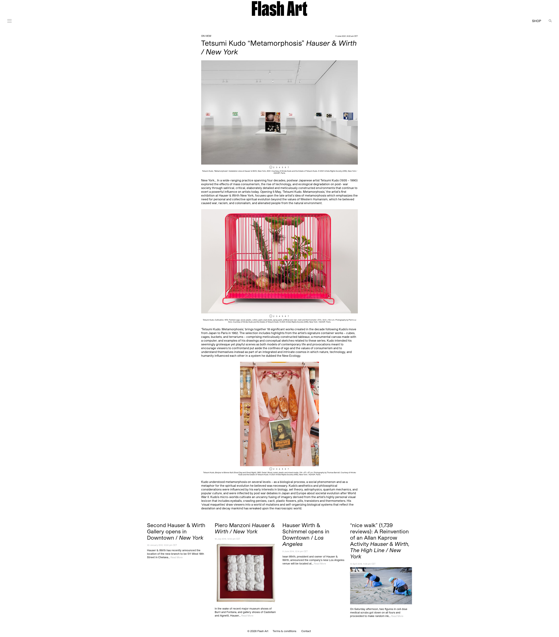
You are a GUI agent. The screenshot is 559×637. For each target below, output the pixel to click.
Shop (536, 21)
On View (206, 35)
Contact (306, 631)
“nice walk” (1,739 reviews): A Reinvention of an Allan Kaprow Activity (379, 540)
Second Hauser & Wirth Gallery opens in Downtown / (176, 531)
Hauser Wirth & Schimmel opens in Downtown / (305, 534)
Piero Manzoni (245, 528)
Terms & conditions (284, 631)
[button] (319, 117)
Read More (176, 557)
